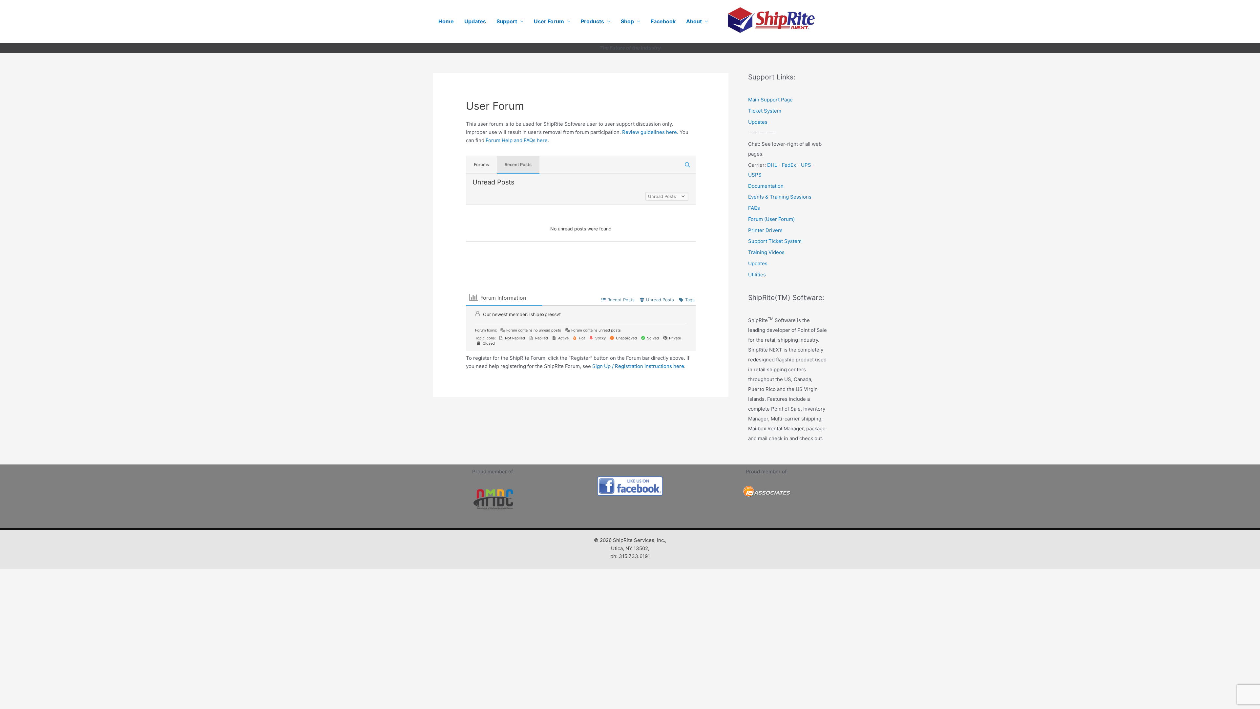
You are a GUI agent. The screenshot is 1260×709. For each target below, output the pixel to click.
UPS (806, 165)
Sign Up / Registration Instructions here (638, 366)
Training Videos (766, 252)
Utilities (757, 274)
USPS (755, 175)
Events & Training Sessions (779, 197)
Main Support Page (770, 100)
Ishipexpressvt (545, 314)
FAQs (754, 208)
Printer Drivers (765, 230)
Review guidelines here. (650, 132)
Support (506, 21)
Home (446, 21)
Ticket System (764, 111)
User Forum (549, 21)
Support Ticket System (775, 241)
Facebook (663, 21)
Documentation (766, 186)
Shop (627, 21)
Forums (481, 164)
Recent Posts (518, 164)
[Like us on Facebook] (630, 486)
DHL (772, 165)
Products (592, 21)
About (694, 21)
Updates (475, 21)
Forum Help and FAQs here (517, 140)
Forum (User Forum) (771, 219)
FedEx (789, 165)
